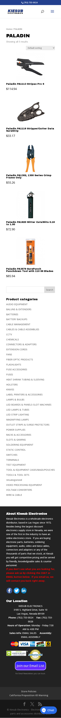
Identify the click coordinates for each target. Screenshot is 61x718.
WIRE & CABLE (14, 494)
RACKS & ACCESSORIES (18, 434)
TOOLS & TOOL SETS (17, 474)
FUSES (9, 374)
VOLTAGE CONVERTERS (19, 489)
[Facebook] (9, 591)
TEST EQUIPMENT (16, 464)
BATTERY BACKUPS (16, 319)
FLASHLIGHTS (13, 364)
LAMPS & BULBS (15, 399)
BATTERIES (12, 314)
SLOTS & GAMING (16, 439)
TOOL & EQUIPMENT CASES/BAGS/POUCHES (30, 469)
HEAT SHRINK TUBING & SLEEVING (25, 379)
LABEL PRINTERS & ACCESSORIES (24, 394)
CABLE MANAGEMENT (18, 324)
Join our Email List (30, 666)
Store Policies (28, 691)
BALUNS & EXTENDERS (18, 309)
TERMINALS (12, 459)
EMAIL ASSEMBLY (30, 636)
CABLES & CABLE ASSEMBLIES (22, 329)
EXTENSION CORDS (16, 349)
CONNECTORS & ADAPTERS (21, 344)
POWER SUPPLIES (15, 429)
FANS (9, 354)
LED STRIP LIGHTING (17, 414)
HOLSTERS (12, 384)
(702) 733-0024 (25, 617)
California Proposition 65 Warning (28, 695)
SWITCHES (11, 454)
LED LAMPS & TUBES (17, 409)
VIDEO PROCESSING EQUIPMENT (24, 484)
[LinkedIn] (24, 591)
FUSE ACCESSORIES (16, 369)
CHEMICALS (12, 339)
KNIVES (10, 389)
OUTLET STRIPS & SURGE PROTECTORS (27, 424)
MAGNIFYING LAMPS (17, 419)
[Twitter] (17, 591)
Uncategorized (14, 479)
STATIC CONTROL (16, 449)
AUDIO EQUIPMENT (17, 304)
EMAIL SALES (29, 633)
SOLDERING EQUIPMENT (19, 444)
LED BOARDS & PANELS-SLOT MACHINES (28, 404)
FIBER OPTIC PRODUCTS (19, 359)
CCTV (9, 334)
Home (9, 29)
